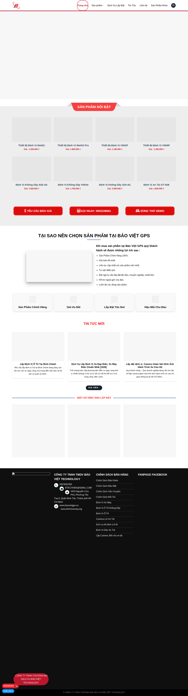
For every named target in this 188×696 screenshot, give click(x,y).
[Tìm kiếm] (173, 5)
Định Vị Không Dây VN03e (73, 184)
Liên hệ (143, 5)
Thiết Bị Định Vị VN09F (156, 145)
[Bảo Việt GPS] (26, 5)
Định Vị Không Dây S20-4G (115, 184)
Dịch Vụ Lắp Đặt (115, 5)
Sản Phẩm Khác (159, 5)
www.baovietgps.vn (69, 505)
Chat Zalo (8, 691)
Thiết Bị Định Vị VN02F (114, 145)
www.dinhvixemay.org (71, 509)
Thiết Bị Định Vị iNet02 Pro (73, 145)
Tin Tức (132, 5)
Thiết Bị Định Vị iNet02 (31, 145)
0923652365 (9, 686)
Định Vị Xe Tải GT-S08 (156, 184)
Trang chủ (82, 5)
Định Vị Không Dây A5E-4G (31, 184)
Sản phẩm (97, 5)
